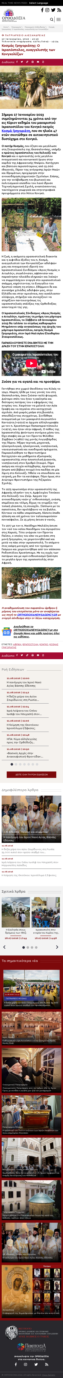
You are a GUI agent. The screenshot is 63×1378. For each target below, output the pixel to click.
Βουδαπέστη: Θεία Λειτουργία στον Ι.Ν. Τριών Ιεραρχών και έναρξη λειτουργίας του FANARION (31, 1174)
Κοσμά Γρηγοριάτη (16, 131)
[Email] (38, 62)
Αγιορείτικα (8, 1310)
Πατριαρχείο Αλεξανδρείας (35, 27)
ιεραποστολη (30, 644)
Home (5, 27)
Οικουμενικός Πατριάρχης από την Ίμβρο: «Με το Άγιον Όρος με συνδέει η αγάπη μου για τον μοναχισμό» (29, 1089)
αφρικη (17, 644)
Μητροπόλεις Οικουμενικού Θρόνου (20, 1170)
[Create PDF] (43, 62)
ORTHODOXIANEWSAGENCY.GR (37, 614)
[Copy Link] (27, 62)
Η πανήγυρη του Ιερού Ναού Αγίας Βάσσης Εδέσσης (28, 1258)
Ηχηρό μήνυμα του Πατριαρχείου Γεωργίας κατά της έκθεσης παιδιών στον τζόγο (28, 1216)
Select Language (38, 3)
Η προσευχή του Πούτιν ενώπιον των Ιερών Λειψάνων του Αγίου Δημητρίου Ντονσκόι (30, 1131)
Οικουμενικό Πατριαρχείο (15, 1085)
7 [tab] (37, 764)
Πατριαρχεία (16, 27)
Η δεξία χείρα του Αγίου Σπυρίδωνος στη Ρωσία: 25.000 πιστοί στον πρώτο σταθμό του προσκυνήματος (31, 1004)
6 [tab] (33, 764)
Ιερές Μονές (8, 1037)
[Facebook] (42, 10)
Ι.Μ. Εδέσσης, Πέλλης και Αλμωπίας (19, 1254)
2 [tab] (16, 764)
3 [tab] (20, 764)
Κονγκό (43, 644)
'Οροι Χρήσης (48, 1375)
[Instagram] (47, 10)
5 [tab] (28, 764)
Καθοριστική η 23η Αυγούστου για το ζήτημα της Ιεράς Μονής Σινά (29, 1042)
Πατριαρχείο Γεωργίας (14, 1212)
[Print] (33, 62)
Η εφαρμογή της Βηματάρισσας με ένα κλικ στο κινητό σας (31, 1313)
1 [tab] (12, 764)
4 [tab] (24, 764)
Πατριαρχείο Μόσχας (16, 998)
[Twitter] (53, 10)
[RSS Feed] (59, 10)
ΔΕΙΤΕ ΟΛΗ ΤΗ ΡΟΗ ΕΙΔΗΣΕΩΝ (31, 775)
